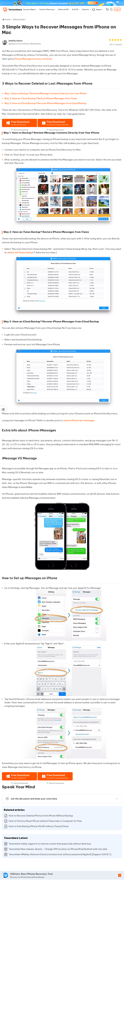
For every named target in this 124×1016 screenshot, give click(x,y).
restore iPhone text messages (78, 420)
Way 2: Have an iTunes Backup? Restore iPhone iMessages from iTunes (40, 98)
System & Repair (29, 9)
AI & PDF (75, 9)
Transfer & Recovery (46, 9)
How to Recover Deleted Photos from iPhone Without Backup (41, 815)
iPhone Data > (20, 19)
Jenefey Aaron (15, 40)
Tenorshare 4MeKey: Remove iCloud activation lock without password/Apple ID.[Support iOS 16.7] (60, 854)
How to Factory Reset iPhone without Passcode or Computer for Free (45, 821)
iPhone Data (35, 44)
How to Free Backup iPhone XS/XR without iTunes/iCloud (38, 826)
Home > (8, 19)
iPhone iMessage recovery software (33, 58)
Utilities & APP (63, 9)
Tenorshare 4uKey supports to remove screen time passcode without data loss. (50, 843)
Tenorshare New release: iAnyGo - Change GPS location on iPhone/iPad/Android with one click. (58, 849)
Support (99, 9)
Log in (117, 9)
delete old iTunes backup (20, 252)
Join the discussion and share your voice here (34, 798)
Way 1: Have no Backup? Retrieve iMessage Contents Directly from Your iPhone (45, 93)
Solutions (85, 9)
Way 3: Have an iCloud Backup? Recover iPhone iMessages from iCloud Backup (45, 103)
